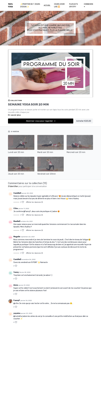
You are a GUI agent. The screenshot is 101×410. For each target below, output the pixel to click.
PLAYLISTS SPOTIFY (73, 5)
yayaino (16, 313)
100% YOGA (10, 5)
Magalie (16, 237)
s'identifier (13, 186)
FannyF (16, 300)
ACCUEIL (47, 5)
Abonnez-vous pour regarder (39, 121)
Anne (15, 285)
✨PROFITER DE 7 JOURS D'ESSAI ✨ (30, 5)
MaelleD (16, 221)
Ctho (15, 208)
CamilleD (17, 193)
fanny (16, 272)
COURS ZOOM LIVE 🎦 (59, 5)
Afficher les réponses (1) (34, 202)
